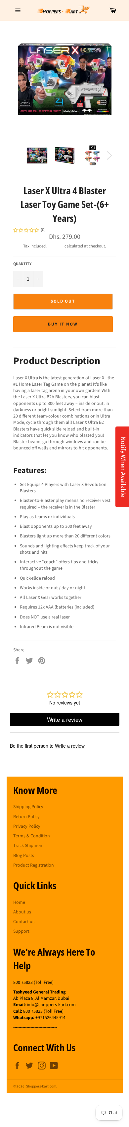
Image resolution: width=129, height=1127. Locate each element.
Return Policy (26, 816)
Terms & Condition (31, 836)
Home (19, 902)
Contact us (23, 921)
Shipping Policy (28, 806)
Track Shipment (28, 845)
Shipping (56, 246)
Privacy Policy (26, 826)
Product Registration (33, 865)
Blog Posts (23, 855)
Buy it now (63, 324)
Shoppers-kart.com (41, 1086)
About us (22, 912)
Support (21, 931)
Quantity (22, 264)
